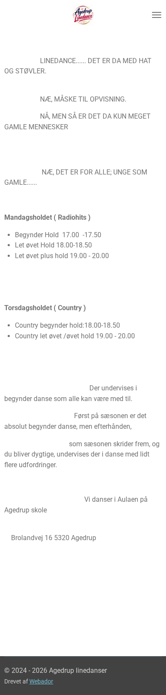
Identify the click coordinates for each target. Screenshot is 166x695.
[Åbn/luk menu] (156, 15)
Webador (41, 681)
